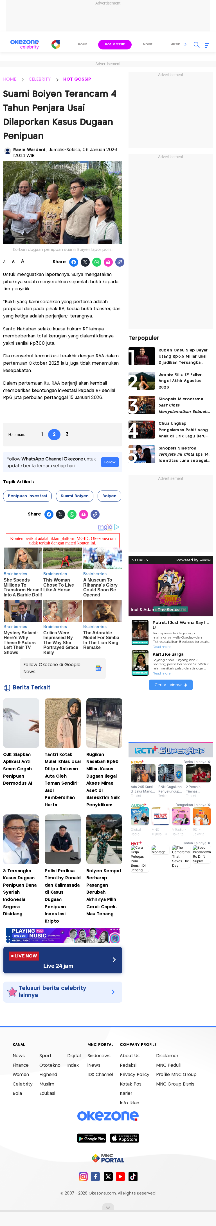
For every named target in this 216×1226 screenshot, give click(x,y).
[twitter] (108, 1176)
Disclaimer (167, 1056)
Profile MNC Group (176, 1075)
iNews (93, 1065)
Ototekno (49, 1065)
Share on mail (108, 262)
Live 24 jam (58, 966)
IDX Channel (100, 1075)
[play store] (91, 1137)
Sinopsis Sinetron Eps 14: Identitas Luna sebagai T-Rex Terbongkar (184, 455)
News (19, 1056)
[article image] (142, 356)
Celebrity (23, 1084)
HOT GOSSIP (77, 79)
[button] (186, 44)
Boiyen (109, 496)
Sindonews (99, 1056)
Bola (17, 1093)
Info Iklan (129, 1103)
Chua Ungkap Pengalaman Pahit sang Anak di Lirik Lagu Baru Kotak (183, 430)
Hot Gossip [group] (115, 44)
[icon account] (7, 150)
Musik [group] (175, 44)
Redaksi (128, 1065)
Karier (126, 1093)
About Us (130, 1056)
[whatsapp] (97, 262)
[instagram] (83, 1176)
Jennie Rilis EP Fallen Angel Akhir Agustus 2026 (180, 381)
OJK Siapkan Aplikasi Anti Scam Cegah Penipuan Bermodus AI (17, 769)
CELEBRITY (40, 79)
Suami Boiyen (75, 496)
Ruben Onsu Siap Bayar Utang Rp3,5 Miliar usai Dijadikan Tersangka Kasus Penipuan (183, 357)
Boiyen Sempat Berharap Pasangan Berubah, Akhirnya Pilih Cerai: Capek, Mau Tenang (104, 892)
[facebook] (95, 1176)
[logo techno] (24, 44)
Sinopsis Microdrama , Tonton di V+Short (183, 406)
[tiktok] (133, 1176)
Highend (48, 1075)
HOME (9, 79)
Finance (21, 1065)
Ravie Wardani (29, 150)
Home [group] (82, 44)
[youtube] (120, 1176)
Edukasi (47, 1093)
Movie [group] (147, 44)
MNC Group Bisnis (175, 1084)
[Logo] (55, 44)
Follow (110, 462)
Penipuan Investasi (27, 496)
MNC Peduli (168, 1065)
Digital (74, 1056)
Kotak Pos (130, 1084)
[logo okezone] (108, 1116)
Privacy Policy (134, 1075)
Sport (45, 1056)
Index (73, 1065)
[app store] (124, 1137)
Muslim (46, 1084)
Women (21, 1075)
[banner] (63, 941)
